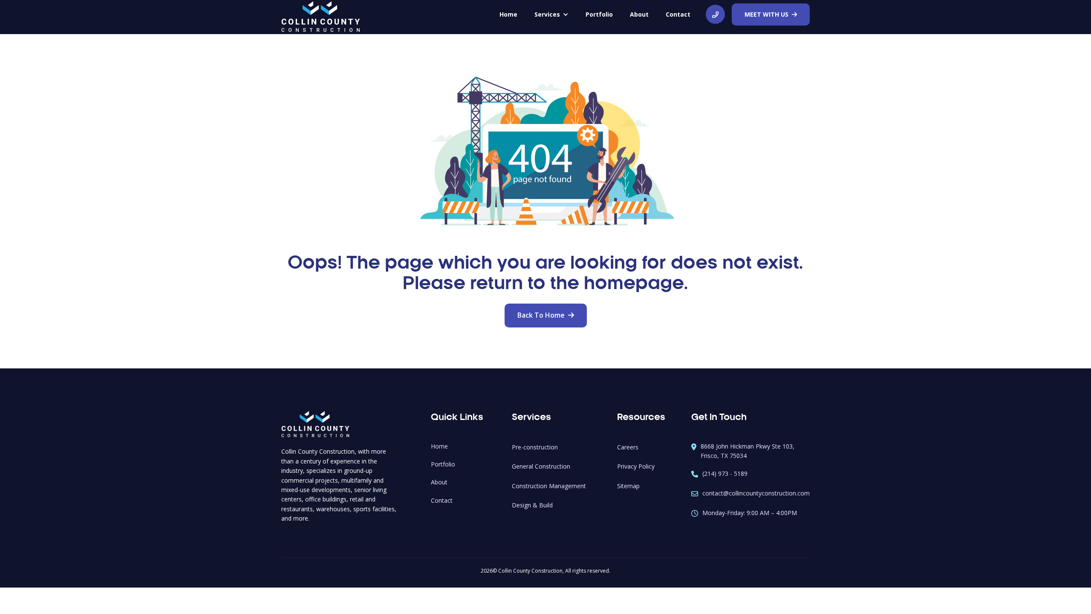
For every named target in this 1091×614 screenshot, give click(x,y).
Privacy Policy (636, 466)
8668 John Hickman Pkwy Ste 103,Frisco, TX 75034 (747, 451)
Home (439, 446)
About (439, 482)
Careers (627, 447)
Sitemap (628, 486)
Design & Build (532, 505)
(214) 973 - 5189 (725, 473)
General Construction (541, 466)
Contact (678, 14)
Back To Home (545, 315)
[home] (320, 17)
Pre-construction (535, 447)
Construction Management (549, 486)
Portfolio (443, 464)
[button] (551, 14)
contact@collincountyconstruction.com (756, 493)
